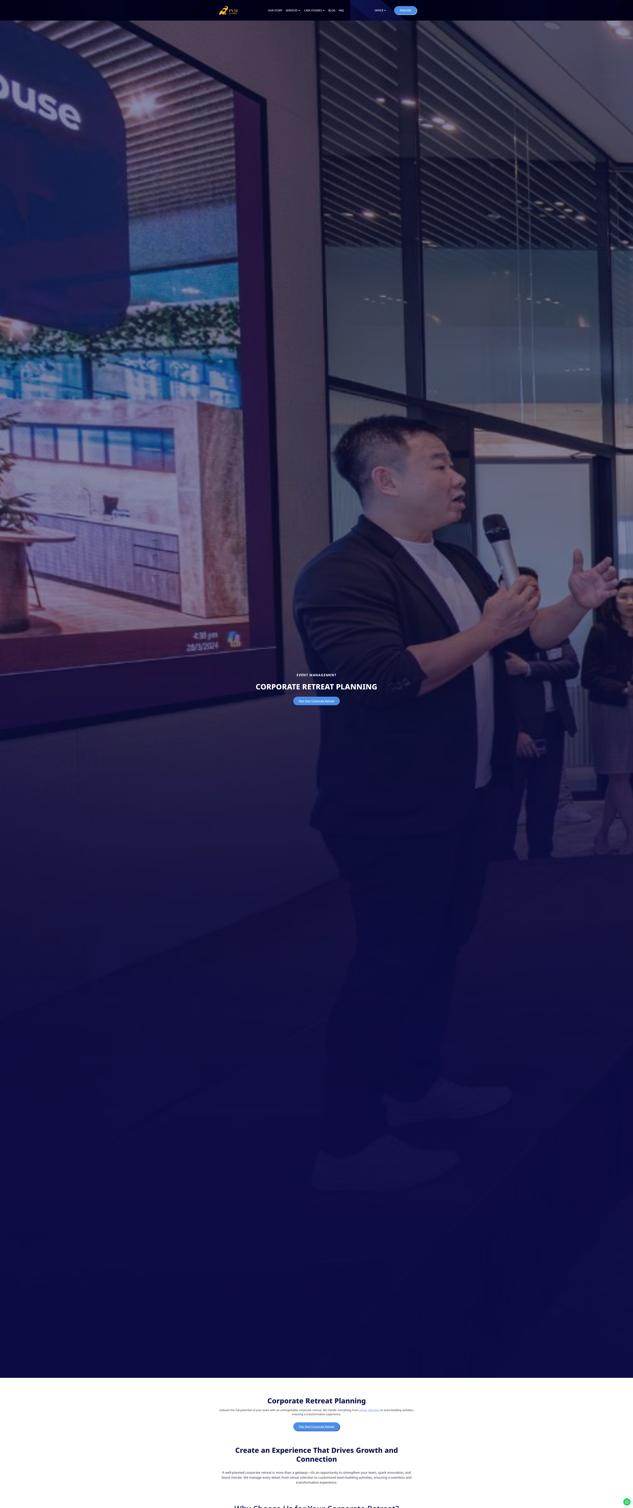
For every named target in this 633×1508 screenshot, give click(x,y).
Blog (331, 10)
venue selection (369, 1410)
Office (379, 10)
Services (292, 10)
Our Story (275, 10)
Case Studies (313, 10)
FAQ (341, 10)
